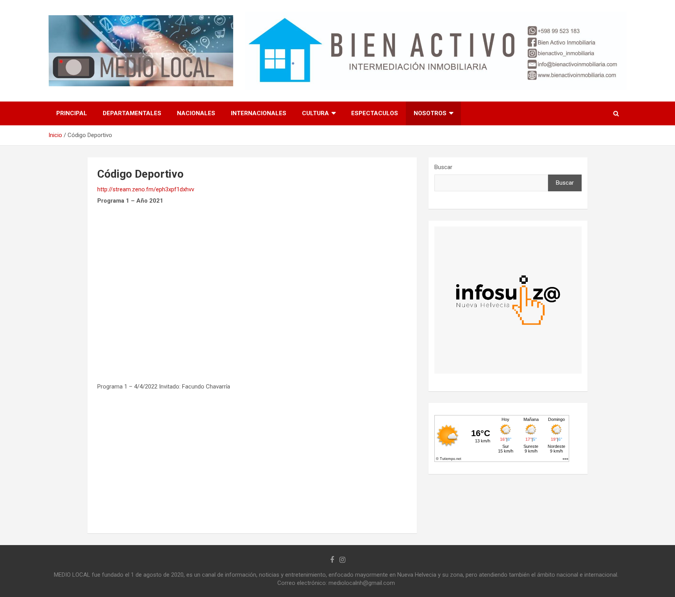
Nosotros (430, 113)
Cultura (315, 113)
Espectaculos (374, 113)
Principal (71, 113)
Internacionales (258, 113)
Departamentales (132, 113)
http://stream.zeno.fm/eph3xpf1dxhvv (145, 189)
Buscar (443, 167)
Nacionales (196, 113)
